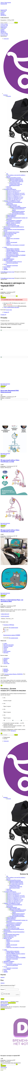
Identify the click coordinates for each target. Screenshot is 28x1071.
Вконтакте (6, 670)
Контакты (5, 652)
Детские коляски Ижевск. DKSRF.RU (13, 674)
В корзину (3, 297)
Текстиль (5, 662)
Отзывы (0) (6, 312)
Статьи (5, 650)
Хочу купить (4, 385)
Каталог (6, 271)
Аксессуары (11, 271)
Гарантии (5, 647)
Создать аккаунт (12, 1002)
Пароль (3, 989)
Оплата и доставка (8, 646)
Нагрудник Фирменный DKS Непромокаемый (10, 391)
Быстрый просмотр (5, 383)
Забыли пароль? (4, 1001)
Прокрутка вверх (5, 1004)
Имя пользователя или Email (8, 985)
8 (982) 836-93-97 (23, 7)
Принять (3, 1009)
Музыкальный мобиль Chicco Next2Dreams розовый (10, 530)
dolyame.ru (13, 730)
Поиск (16, 22)
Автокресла (6, 658)
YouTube (5, 671)
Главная (2, 271)
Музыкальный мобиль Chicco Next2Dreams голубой (10, 460)
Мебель (5, 660)
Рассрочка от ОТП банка (8, 624)
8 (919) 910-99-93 (5, 616)
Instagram (5, 669)
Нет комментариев (13, 627)
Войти (2, 998)
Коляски (5, 659)
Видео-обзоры (6, 651)
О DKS (5, 643)
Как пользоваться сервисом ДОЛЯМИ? (11, 635)
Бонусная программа (8, 644)
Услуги (5, 648)
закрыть (2, 977)
